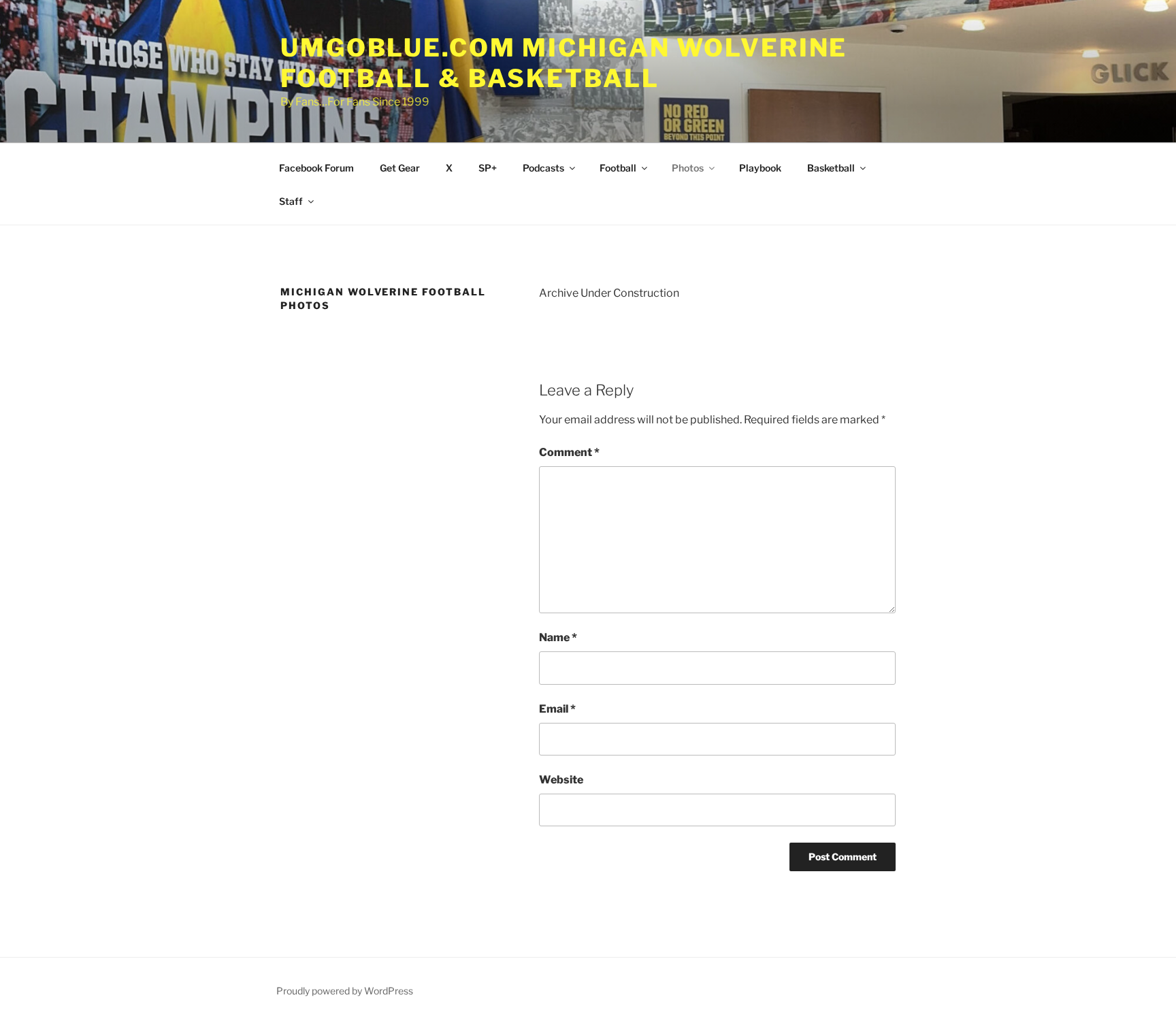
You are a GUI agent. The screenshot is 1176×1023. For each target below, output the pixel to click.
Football (618, 168)
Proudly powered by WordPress (344, 990)
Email (557, 708)
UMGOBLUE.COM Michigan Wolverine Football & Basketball (563, 63)
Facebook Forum (316, 168)
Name (558, 637)
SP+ (487, 168)
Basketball (831, 168)
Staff (291, 201)
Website (561, 779)
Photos (688, 168)
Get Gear (400, 168)
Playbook (760, 168)
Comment (569, 452)
